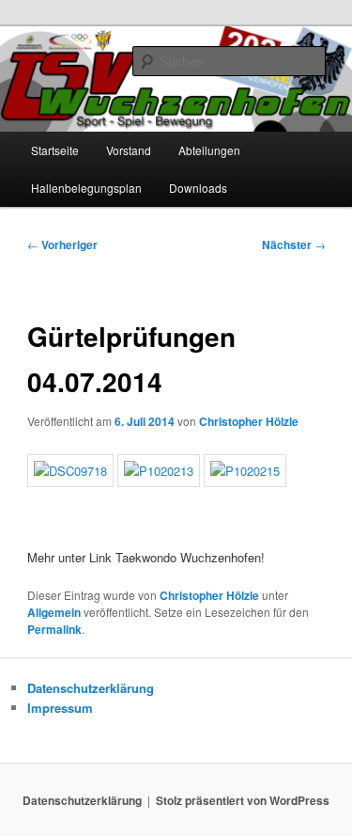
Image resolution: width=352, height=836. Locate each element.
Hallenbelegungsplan (86, 188)
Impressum (60, 708)
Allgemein (54, 612)
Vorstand (128, 150)
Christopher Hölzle (248, 421)
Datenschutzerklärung (90, 688)
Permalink (54, 629)
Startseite (55, 150)
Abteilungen (209, 150)
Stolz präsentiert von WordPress (242, 800)
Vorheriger (62, 244)
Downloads (198, 188)
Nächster (294, 244)
